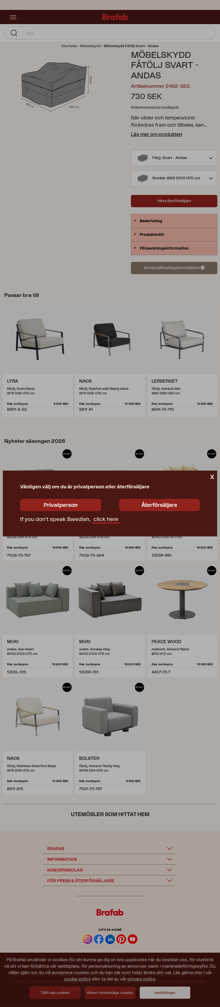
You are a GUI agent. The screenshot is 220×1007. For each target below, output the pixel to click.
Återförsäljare (159, 505)
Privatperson (61, 505)
